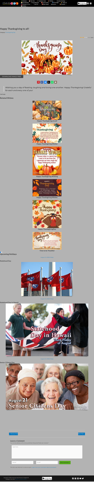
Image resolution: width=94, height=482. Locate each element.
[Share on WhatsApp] (52, 82)
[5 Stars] (86, 37)
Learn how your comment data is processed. (44, 467)
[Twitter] (83, 478)
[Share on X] (48, 82)
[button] (54, 1)
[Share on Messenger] (45, 82)
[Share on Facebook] (41, 82)
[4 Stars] (85, 37)
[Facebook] (88, 3)
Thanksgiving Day (10, 32)
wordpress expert (23, 479)
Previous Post (13, 433)
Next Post (81, 433)
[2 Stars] (82, 37)
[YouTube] (80, 478)
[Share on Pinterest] (38, 82)
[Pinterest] (78, 478)
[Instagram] (91, 3)
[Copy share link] (55, 82)
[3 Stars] (83, 37)
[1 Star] (80, 37)
